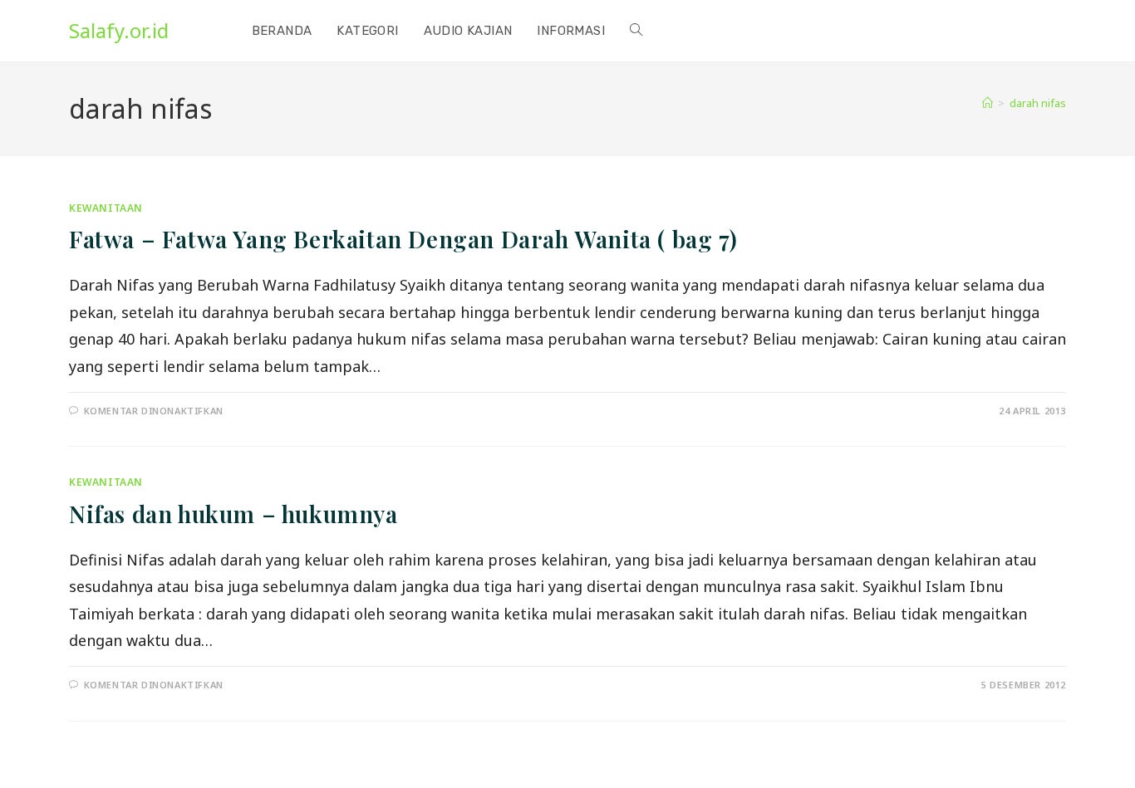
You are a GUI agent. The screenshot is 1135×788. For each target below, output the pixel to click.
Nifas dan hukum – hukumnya (233, 513)
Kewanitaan (106, 208)
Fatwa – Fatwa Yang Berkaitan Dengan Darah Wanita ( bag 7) (403, 238)
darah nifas (1038, 102)
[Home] (987, 102)
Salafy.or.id (119, 30)
